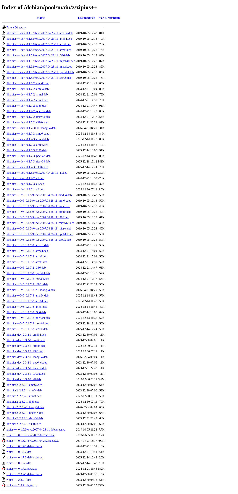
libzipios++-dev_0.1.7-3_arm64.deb (28, 139)
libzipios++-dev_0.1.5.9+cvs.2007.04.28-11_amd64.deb (40, 33)
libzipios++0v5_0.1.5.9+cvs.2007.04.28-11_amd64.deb (39, 195)
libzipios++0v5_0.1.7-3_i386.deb (26, 312)
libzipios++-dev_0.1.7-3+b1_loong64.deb (31, 128)
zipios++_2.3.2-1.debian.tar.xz (24, 474)
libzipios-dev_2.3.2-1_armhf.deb (26, 345)
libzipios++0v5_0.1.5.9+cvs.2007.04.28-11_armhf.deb (39, 211)
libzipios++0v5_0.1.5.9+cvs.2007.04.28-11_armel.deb (38, 206)
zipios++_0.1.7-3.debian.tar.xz (24, 457)
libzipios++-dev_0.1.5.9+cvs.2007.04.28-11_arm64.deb (39, 38)
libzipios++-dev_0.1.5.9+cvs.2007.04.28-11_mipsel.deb (39, 66)
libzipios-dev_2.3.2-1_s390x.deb (26, 373)
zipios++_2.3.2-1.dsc (19, 479)
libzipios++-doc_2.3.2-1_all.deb (25, 189)
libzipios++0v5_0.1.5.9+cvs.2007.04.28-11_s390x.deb (39, 239)
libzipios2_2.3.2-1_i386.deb (23, 401)
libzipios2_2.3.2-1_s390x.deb (24, 424)
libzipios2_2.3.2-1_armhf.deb (24, 396)
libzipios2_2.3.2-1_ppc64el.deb (25, 412)
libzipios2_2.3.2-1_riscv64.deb (25, 418)
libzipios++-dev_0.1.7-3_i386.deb (26, 150)
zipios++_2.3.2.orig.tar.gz (22, 485)
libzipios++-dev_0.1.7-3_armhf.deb (27, 144)
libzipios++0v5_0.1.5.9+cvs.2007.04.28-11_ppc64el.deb (40, 234)
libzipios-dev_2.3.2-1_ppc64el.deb (27, 362)
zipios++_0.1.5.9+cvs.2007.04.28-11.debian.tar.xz (36, 429)
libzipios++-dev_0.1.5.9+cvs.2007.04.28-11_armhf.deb (39, 49)
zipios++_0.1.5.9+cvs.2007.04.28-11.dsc (30, 435)
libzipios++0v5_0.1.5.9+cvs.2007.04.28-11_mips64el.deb (40, 222)
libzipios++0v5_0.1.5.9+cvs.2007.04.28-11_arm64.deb (39, 200)
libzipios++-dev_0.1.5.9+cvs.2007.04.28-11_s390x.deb (39, 77)
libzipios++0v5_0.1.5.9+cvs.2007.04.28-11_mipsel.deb (39, 228)
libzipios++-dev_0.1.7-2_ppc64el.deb (29, 111)
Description (112, 17)
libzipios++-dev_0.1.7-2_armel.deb (27, 94)
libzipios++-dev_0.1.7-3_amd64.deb (28, 133)
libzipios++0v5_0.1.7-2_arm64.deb (27, 250)
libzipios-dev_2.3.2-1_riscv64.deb (26, 368)
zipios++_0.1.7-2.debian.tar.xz (24, 446)
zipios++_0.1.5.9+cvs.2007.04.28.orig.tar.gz (33, 440)
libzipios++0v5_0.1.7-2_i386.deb (26, 267)
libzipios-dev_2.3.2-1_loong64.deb (27, 356)
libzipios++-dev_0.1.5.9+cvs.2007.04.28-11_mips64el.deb (41, 61)
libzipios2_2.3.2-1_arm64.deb (24, 390)
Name (41, 17)
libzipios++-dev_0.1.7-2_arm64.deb (28, 88)
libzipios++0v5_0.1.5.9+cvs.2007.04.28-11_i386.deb (38, 217)
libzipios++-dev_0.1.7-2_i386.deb (26, 105)
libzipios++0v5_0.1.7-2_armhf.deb (27, 262)
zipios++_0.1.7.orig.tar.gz (22, 468)
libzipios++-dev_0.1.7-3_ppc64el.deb (29, 155)
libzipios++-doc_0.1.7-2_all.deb (25, 178)
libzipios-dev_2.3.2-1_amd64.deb (26, 334)
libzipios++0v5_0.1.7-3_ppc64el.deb (28, 317)
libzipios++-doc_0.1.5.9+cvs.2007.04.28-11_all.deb (37, 172)
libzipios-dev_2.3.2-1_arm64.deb (26, 340)
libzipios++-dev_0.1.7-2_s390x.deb (27, 122)
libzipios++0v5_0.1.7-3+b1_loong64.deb (31, 289)
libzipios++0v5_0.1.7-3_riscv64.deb (28, 323)
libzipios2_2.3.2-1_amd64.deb (24, 384)
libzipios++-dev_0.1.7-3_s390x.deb (27, 167)
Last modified (86, 17)
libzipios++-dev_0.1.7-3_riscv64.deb (28, 161)
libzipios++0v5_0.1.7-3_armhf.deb (27, 306)
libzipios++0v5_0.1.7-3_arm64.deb (27, 301)
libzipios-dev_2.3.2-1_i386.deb (25, 351)
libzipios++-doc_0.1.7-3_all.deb (25, 183)
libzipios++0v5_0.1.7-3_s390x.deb (27, 329)
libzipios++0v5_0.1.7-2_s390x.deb (27, 284)
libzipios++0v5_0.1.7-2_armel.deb (27, 256)
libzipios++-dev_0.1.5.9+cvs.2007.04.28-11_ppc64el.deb (40, 72)
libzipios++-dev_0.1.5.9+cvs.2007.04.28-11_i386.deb (38, 55)
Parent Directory (16, 27)
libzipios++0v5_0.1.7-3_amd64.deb (28, 295)
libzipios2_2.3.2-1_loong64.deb (25, 407)
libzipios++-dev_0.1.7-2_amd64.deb (28, 83)
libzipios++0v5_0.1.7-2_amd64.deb (28, 245)
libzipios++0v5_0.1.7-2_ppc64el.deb (28, 273)
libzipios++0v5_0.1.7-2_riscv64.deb (28, 278)
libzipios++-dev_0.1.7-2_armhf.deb (27, 100)
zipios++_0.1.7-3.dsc (19, 463)
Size (101, 17)
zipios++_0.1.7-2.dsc (19, 451)
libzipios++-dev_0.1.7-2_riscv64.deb (28, 116)
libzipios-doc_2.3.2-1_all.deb (24, 379)
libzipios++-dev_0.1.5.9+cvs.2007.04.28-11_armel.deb (39, 44)
